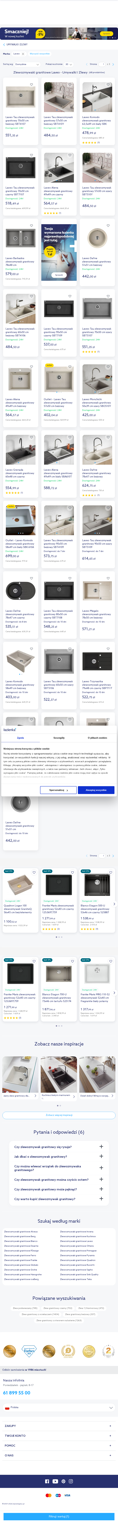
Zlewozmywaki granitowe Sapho (76, 1270)
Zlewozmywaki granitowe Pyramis (77, 1255)
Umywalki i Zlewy (17, 44)
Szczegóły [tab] (59, 737)
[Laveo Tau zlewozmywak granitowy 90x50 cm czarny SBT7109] (59, 311)
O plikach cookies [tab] (97, 737)
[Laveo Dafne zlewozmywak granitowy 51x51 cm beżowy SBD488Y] (97, 241)
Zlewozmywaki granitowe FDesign (21, 1251)
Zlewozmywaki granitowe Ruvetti (77, 1265)
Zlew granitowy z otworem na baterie (59, 1320)
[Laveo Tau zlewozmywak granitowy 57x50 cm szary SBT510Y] (97, 170)
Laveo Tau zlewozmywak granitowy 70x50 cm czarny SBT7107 (20, 191)
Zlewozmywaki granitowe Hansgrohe (23, 1274)
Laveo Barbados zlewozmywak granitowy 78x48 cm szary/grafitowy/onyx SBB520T (20, 262)
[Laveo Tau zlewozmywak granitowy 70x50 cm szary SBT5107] (97, 311)
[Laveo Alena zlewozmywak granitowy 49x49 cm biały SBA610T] (59, 452)
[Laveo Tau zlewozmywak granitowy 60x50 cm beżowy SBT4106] (21, 311)
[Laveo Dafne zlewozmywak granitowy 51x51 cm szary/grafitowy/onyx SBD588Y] (21, 805)
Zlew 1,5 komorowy (91, 1308)
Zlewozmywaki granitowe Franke (20, 1260)
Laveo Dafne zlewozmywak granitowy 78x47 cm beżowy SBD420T (96, 473)
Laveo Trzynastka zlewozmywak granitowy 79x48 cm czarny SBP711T (97, 685)
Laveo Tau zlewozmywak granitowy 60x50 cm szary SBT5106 (59, 685)
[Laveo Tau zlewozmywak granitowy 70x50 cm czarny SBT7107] (21, 170)
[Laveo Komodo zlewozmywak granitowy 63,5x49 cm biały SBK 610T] (97, 100)
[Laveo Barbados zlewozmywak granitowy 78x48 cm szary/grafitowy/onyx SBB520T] (21, 241)
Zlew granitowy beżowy (80, 1314)
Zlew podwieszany (25, 1308)
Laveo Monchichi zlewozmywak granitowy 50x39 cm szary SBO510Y (96, 403)
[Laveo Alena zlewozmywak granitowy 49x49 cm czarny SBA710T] (59, 170)
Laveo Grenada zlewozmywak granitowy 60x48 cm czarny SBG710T (20, 473)
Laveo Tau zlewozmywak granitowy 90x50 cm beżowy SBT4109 (58, 544)
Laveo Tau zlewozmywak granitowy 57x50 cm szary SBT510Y (97, 191)
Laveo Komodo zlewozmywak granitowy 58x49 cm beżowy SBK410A (20, 685)
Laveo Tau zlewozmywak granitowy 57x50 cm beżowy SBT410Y (58, 121)
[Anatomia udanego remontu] (59, 34)
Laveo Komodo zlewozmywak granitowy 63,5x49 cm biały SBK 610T (96, 121)
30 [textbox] (67, 64)
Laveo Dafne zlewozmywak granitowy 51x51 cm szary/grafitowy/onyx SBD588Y (20, 826)
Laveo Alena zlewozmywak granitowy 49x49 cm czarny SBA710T (58, 191)
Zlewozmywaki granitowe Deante (21, 1246)
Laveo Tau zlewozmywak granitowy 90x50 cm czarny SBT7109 (58, 332)
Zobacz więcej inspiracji (59, 1115)
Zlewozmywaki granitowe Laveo (76, 1241)
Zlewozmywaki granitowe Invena (76, 1232)
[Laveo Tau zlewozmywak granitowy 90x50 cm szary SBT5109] (97, 523)
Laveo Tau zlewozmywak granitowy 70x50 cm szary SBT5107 (97, 332)
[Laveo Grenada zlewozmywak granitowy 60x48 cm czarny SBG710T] (21, 452)
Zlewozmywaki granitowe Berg (19, 1236)
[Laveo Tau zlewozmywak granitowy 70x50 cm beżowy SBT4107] (21, 100)
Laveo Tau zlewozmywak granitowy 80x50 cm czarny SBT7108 (58, 614)
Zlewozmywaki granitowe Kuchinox (78, 1236)
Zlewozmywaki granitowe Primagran (78, 1251)
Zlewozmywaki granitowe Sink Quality (79, 1274)
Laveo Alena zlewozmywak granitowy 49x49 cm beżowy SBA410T (20, 403)
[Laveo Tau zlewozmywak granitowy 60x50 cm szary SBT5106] (59, 664)
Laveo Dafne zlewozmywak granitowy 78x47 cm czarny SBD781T (20, 614)
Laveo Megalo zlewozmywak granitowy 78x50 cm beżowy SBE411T (96, 614)
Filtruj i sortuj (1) (59, 1516)
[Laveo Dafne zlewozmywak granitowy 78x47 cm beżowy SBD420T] (97, 452)
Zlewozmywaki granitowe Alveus (21, 1232)
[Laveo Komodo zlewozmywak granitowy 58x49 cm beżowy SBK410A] (21, 664)
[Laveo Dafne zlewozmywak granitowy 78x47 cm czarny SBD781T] (21, 593)
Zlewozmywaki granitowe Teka (76, 1279)
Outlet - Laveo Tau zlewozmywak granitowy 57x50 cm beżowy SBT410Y (58, 403)
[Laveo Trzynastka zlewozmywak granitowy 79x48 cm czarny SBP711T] (97, 664)
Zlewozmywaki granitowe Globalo (21, 1265)
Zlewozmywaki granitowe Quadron (77, 1260)
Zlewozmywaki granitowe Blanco (20, 1241)
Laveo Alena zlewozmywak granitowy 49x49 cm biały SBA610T (58, 473)
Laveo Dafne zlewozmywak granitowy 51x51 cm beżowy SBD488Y (96, 262)
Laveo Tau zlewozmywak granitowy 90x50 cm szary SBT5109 (97, 544)
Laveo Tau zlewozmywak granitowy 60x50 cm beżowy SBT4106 (20, 332)
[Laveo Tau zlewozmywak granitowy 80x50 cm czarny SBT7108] (59, 593)
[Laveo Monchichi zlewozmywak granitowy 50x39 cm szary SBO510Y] (97, 382)
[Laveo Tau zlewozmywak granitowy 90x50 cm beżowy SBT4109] (59, 523)
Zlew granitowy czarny (57, 1308)
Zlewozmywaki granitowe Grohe (20, 1270)
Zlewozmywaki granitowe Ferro (20, 1255)
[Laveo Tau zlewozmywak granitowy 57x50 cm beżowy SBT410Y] (59, 100)
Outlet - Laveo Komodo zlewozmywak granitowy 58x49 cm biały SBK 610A (20, 544)
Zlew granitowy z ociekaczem (40, 1314)
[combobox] (27, 64)
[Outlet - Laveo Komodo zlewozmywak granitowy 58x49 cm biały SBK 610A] (21, 523)
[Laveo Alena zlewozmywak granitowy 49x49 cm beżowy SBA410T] (21, 382)
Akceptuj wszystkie (96, 790)
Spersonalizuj (56, 790)
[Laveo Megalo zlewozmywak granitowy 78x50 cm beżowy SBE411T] (97, 593)
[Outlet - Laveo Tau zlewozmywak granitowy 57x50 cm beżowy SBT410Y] (59, 382)
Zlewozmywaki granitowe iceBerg (21, 1279)
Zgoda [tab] (20, 737)
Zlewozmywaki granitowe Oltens (77, 1246)
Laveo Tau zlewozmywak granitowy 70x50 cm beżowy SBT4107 (20, 121)
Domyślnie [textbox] (21, 64)
